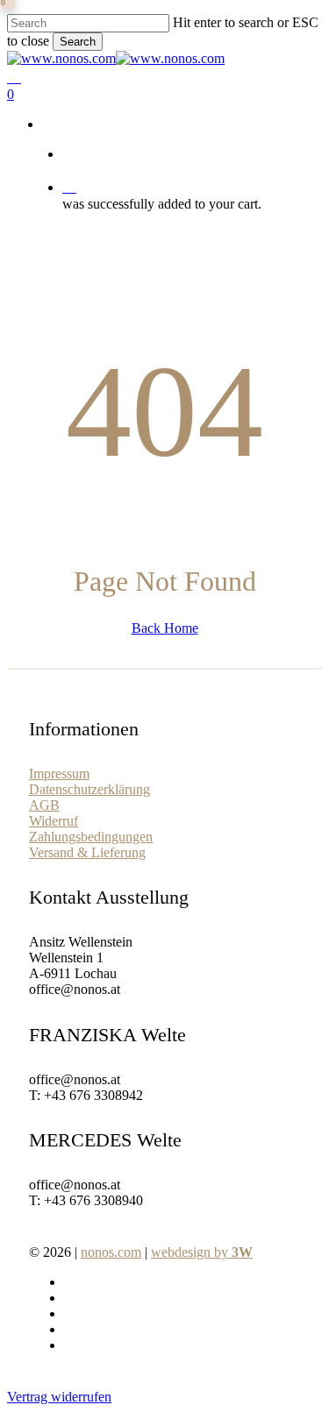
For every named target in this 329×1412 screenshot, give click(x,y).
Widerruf (53, 820)
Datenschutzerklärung (89, 789)
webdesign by (202, 1252)
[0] (188, 186)
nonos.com (111, 1252)
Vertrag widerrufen (59, 1396)
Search (78, 41)
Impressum (59, 773)
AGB (44, 805)
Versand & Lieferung (87, 852)
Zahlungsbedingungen (91, 836)
